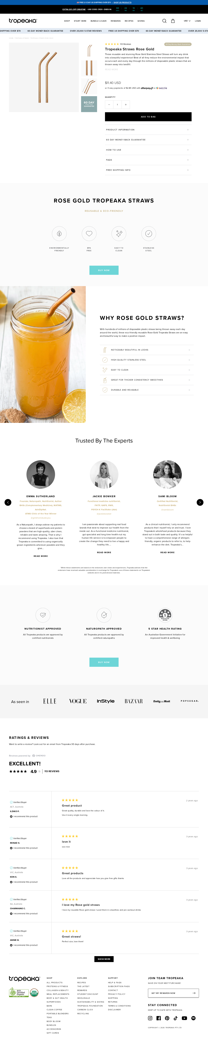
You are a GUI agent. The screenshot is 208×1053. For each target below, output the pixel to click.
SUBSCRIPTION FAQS (119, 986)
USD (186, 20)
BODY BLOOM (54, 1021)
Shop (67, 21)
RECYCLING (83, 1013)
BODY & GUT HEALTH (57, 998)
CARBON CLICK (85, 1009)
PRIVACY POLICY (117, 994)
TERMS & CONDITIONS (119, 1005)
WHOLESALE (83, 998)
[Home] (28, 21)
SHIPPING (113, 998)
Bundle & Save (99, 21)
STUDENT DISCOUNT (87, 994)
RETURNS (113, 1002)
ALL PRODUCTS (55, 982)
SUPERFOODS (54, 1002)
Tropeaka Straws (22, 38)
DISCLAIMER (114, 1009)
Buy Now (104, 270)
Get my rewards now (163, 993)
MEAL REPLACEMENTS (58, 994)
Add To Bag (148, 116)
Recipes (129, 21)
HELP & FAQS (115, 982)
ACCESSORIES (54, 1029)
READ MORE (111, 69)
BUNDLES (51, 1025)
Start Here (80, 21)
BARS (49, 1005)
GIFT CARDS (53, 1033)
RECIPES (81, 982)
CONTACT (113, 990)
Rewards (116, 21)
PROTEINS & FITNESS (57, 986)
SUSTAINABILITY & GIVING (90, 1002)
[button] (118, 44)
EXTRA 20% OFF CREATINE (74, 9)
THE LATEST (83, 986)
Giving (141, 21)
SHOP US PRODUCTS (122, 2)
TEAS (49, 1017)
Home (11, 38)
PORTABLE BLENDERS (58, 1013)
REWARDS (82, 990)
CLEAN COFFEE (54, 1009)
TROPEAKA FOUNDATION (90, 1005)
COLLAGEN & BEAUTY (58, 990)
